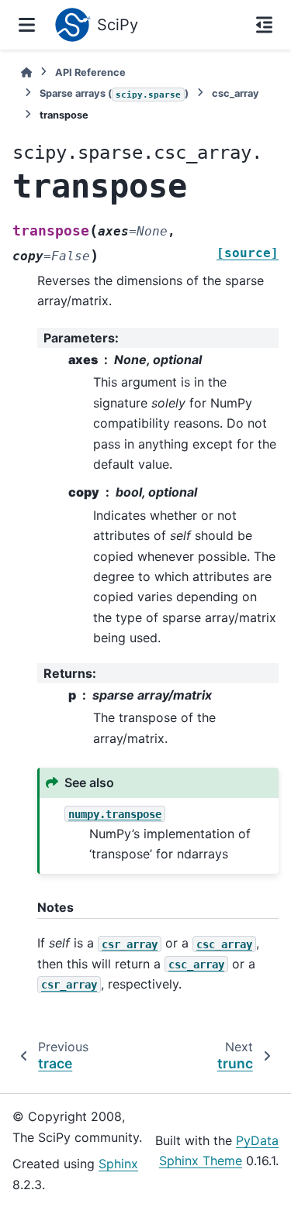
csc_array (235, 93)
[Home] (26, 72)
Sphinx (118, 1163)
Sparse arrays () (114, 93)
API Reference (90, 72)
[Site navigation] (26, 25)
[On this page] (264, 25)
